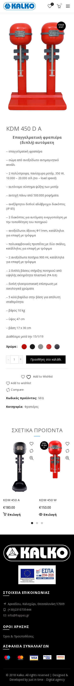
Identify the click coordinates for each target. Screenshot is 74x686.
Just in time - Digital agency (47, 679)
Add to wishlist (21, 383)
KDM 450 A (11, 500)
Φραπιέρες (31, 407)
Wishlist (52, 4)
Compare (17, 390)
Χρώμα (11, 346)
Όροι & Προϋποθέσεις (18, 636)
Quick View (31, 458)
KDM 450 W (48, 500)
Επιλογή (14, 515)
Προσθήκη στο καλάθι (45, 359)
